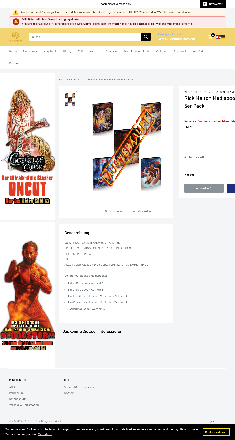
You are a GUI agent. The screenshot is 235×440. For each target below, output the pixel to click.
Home (13, 51)
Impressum (16, 392)
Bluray (67, 51)
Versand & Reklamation (24, 404)
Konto (162, 38)
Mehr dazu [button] (45, 434)
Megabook (50, 51)
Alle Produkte (76, 79)
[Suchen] (146, 37)
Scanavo (111, 51)
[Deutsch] (223, 36)
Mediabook (30, 51)
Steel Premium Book (136, 51)
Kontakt (14, 63)
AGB (12, 387)
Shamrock (180, 51)
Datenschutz (17, 398)
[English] (218, 36)
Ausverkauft (204, 188)
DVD (80, 51)
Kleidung (161, 51)
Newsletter (216, 4)
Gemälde (199, 51)
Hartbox (94, 51)
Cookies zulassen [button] (216, 432)
